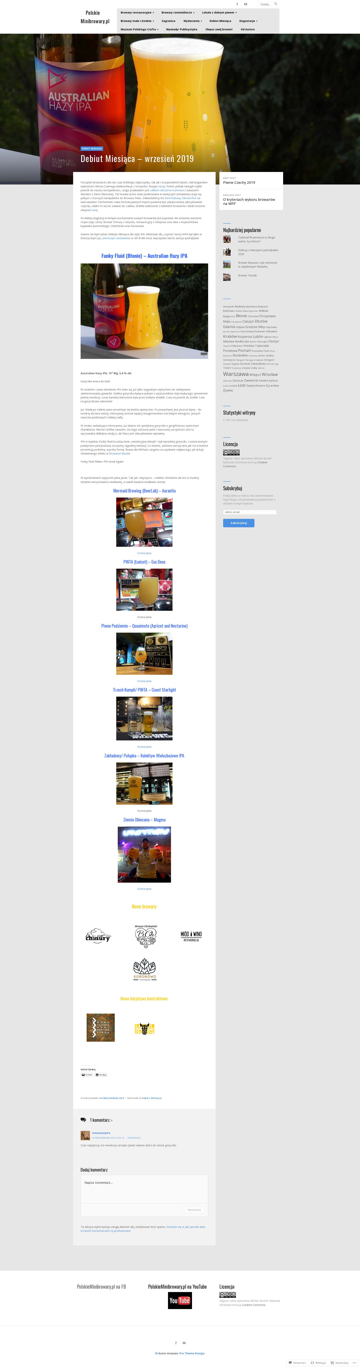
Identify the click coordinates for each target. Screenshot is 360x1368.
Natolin (253, 341)
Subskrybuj (232, 488)
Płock (272, 351)
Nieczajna (262, 341)
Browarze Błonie (119, 453)
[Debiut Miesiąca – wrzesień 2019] (180, 109)
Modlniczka (242, 341)
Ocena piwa (144, 553)
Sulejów (227, 364)
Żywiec (228, 390)
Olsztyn (273, 341)
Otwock (227, 346)
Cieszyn (248, 321)
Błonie (241, 315)
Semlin (261, 355)
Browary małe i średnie (136, 21)
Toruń (227, 368)
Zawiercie (251, 380)
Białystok (263, 306)
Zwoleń (263, 380)
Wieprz (255, 374)
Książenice (245, 337)
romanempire (101, 1133)
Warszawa (236, 374)
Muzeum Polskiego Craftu (138, 29)
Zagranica (168, 21)
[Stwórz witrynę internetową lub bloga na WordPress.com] (156, 1353)
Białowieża (251, 306)
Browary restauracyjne (136, 12)
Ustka (254, 368)
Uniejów (246, 367)
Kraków (230, 336)
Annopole (228, 306)
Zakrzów (227, 380)
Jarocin (226, 331)
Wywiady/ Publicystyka (181, 29)
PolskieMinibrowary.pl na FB (101, 1286)
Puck (266, 351)
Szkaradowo (258, 363)
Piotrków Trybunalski (256, 345)
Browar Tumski (247, 275)
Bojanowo (253, 311)
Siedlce (270, 355)
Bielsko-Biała (242, 311)
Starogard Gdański (254, 360)
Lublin (258, 336)
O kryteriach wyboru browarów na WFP (249, 200)
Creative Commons (254, 1305)
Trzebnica (236, 368)
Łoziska (233, 385)
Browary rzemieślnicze (177, 12)
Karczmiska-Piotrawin (253, 331)
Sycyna (235, 363)
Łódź (242, 385)
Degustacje (247, 21)
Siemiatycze (229, 359)
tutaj (161, 186)
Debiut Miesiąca (220, 21)
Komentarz (194, 1209)
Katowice (271, 331)
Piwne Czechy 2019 (239, 181)
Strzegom (269, 359)
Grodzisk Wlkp (255, 327)
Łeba (225, 386)
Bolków (263, 310)
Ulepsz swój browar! (219, 29)
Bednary (240, 306)
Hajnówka (271, 327)
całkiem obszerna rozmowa (167, 190)
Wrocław (270, 374)
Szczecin (245, 363)
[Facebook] (237, 4)
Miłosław (228, 341)
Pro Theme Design (191, 1353)
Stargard (240, 360)
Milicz (275, 337)
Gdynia (240, 327)
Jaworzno (235, 331)
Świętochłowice (255, 385)
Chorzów (253, 316)
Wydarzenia (192, 21)
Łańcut (273, 380)
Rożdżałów (240, 355)
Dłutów (261, 321)
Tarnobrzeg (272, 364)
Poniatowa (230, 351)
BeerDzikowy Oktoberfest (180, 198)
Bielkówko (229, 310)
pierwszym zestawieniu (116, 238)
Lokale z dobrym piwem (218, 12)
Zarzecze (237, 380)
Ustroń (261, 368)
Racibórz (227, 355)
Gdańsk (229, 326)
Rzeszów (253, 355)
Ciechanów (236, 322)
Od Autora (248, 29)
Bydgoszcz (229, 316)
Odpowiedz (134, 1138)
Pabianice (237, 345)
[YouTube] (246, 4)
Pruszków (257, 351)
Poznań (244, 350)
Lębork (268, 336)
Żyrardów (272, 385)
